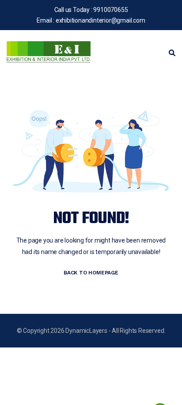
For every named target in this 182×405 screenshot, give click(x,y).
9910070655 (110, 9)
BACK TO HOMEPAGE (91, 273)
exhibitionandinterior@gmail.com (100, 20)
